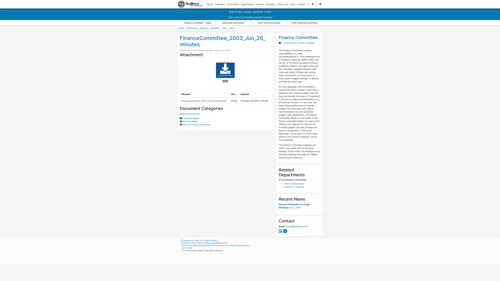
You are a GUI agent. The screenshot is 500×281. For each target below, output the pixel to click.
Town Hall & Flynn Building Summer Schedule (250, 17)
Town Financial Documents (304, 22)
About (210, 4)
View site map (186, 248)
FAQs (224, 28)
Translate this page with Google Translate (199, 240)
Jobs (292, 4)
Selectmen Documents (233, 22)
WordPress (287, 240)
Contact (301, 4)
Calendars (220, 4)
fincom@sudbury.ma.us (297, 226)
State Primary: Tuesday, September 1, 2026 (250, 12)
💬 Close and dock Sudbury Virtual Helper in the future (203, 250)
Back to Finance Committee (196, 124)
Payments (271, 4)
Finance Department (294, 183)
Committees (233, 4)
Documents (192, 28)
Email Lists (283, 4)
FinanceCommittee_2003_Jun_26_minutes (222, 41)
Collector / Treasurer (294, 187)
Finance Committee (205, 50)
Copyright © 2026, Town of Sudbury (196, 243)
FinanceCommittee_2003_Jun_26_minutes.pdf (203, 101)
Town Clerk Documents (268, 22)
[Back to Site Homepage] (190, 4)
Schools (260, 4)
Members (215, 28)
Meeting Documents (190, 114)
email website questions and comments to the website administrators (220, 245)
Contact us (185, 245)
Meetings (204, 28)
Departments (247, 4)
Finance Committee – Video (197, 22)
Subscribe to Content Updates (299, 43)
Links (231, 28)
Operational (291, 253)
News (181, 28)
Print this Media (190, 121)
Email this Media (191, 118)
